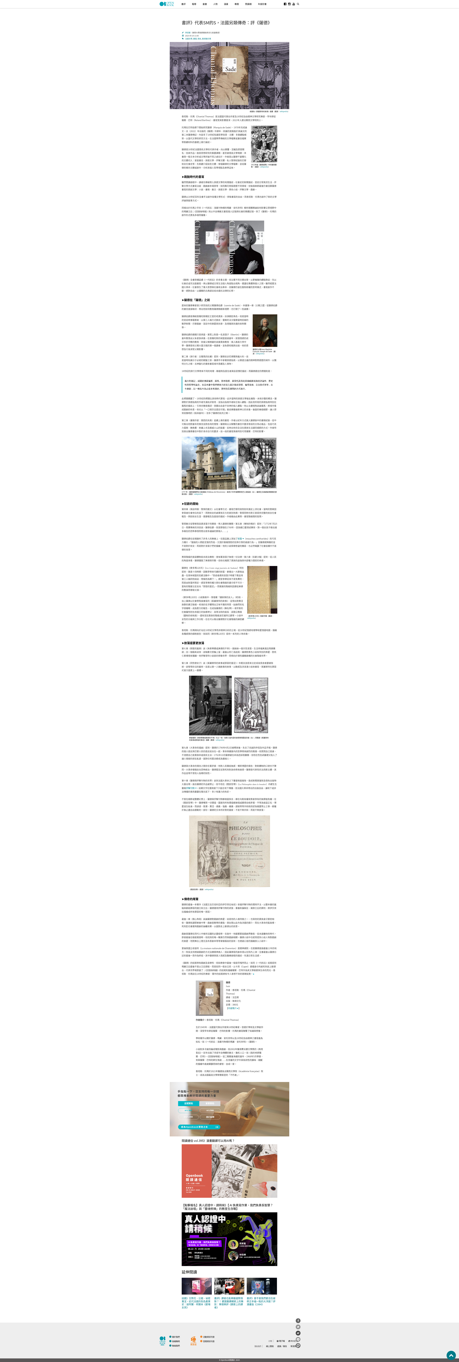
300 (190, 1110)
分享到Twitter (298, 1327)
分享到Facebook (298, 1320)
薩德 (195, 38)
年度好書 (262, 3)
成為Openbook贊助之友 (194, 1127)
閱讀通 (248, 3)
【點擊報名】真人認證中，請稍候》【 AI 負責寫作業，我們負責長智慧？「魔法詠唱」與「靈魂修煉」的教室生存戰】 (227, 1207)
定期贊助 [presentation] (188, 1103)
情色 (199, 38)
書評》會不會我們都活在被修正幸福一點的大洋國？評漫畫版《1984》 (261, 1301)
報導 (194, 3)
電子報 (282, 1340)
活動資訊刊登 (209, 1336)
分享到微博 (298, 1333)
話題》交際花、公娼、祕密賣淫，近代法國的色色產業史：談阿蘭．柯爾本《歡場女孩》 (196, 1302)
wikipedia (284, 111)
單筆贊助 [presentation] (210, 1103)
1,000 (190, 1117)
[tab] (188, 1103)
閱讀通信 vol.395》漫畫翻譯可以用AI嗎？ (208, 1140)
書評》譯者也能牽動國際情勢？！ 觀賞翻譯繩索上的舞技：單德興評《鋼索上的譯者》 (228, 1302)
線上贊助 (270, 1346)
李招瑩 (188, 32)
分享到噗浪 (298, 1345)
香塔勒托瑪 (206, 38)
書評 (183, 3)
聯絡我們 (176, 1345)
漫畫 (226, 3)
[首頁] (167, 4)
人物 (215, 3)
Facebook (285, 4)
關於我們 (176, 1336)
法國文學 (188, 38)
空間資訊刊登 (209, 1341)
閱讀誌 (163, 1341)
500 (212, 1110)
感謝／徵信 (282, 1346)
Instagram (289, 4)
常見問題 (294, 1346)
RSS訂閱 (294, 1340)
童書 (205, 3)
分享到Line (298, 1339)
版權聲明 (176, 1341)
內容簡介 (233, 1008)
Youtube (293, 4)
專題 (237, 3)
